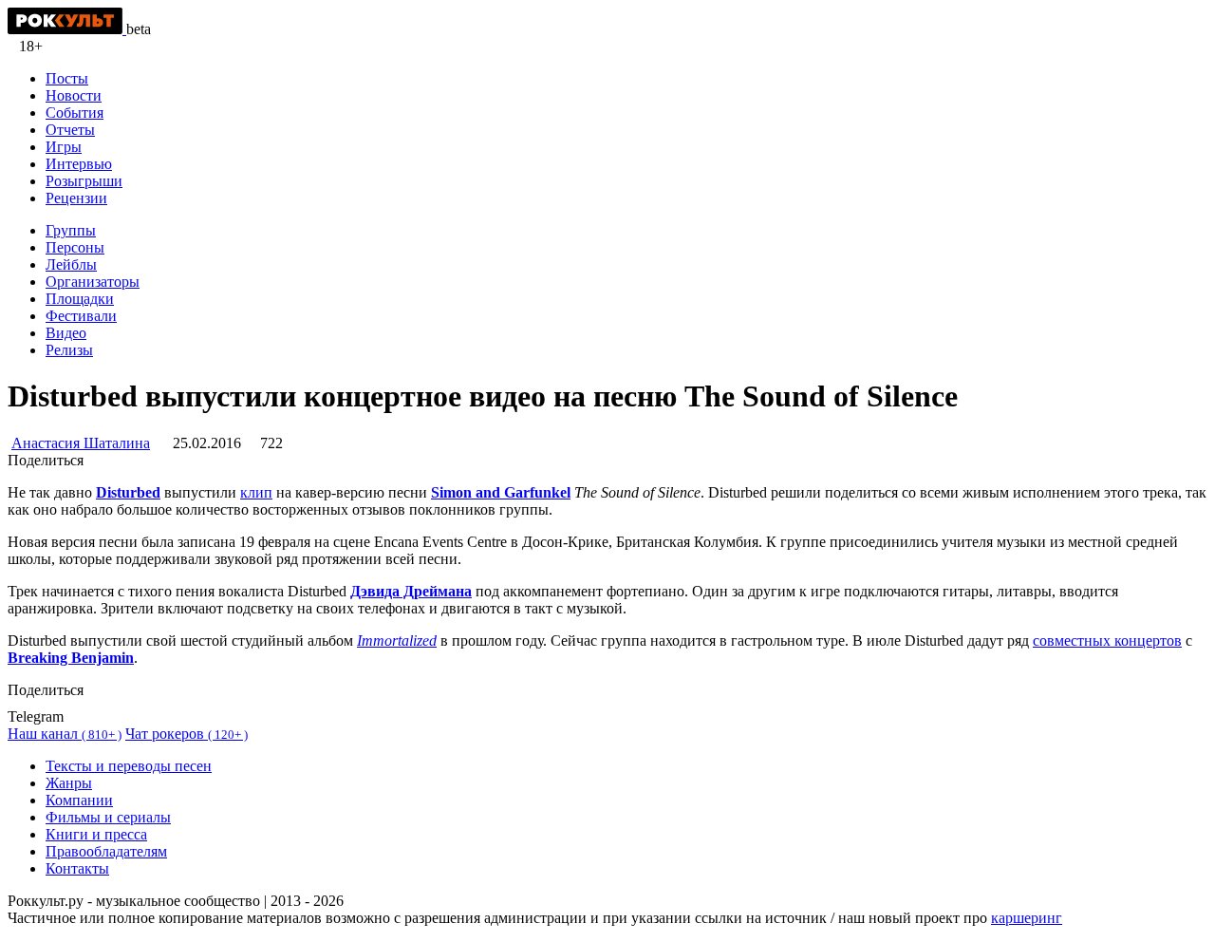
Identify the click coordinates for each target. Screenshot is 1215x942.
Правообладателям (106, 851)
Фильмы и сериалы (108, 817)
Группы (71, 230)
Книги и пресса (96, 834)
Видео (66, 333)
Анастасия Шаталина (80, 443)
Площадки (80, 299)
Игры (64, 147)
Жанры (69, 783)
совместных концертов (1107, 640)
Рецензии (76, 198)
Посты (67, 78)
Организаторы (93, 281)
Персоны (75, 247)
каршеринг (1026, 918)
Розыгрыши (84, 181)
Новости (74, 95)
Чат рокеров (186, 733)
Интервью (79, 164)
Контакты (77, 868)
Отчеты (70, 130)
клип (256, 492)
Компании (79, 800)
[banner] (67, 29)
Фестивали (81, 316)
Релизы (69, 350)
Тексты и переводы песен (129, 766)
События (74, 112)
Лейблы (71, 264)
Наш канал (65, 733)
